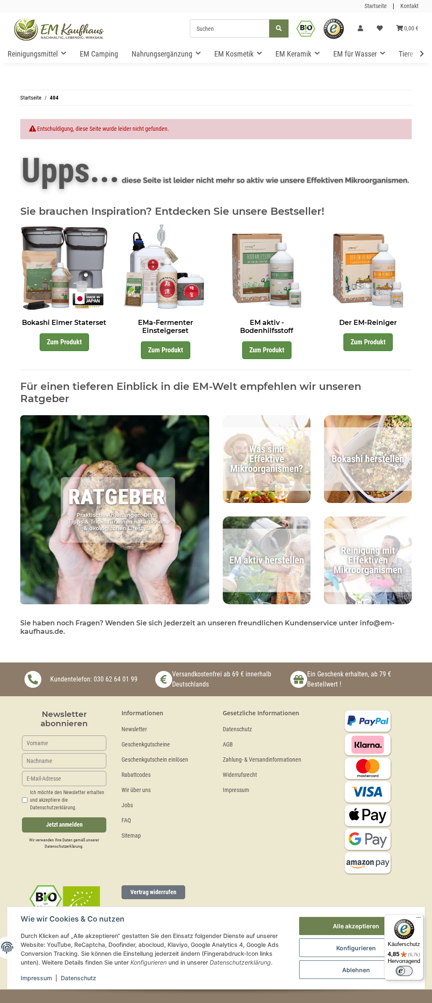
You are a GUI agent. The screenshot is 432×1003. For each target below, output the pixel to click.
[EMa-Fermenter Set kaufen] (165, 267)
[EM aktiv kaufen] (266, 267)
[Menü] (418, 919)
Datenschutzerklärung (63, 846)
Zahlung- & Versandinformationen (262, 759)
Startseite (375, 6)
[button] (360, 28)
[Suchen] (279, 28)
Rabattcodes (136, 775)
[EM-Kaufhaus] (59, 28)
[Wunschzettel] (379, 28)
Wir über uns (136, 790)
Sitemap (131, 835)
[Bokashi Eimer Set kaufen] (64, 267)
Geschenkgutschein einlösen (155, 759)
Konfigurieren (356, 948)
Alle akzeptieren (356, 926)
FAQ (126, 820)
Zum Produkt (64, 342)
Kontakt (409, 6)
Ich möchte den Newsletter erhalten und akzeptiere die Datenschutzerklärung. (67, 800)
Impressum (236, 790)
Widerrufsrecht (240, 775)
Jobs (127, 805)
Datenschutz (237, 729)
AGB (228, 744)
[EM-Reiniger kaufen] (368, 267)
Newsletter (134, 729)
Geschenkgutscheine (146, 744)
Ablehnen (356, 969)
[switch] (404, 971)
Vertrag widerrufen (153, 892)
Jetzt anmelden (64, 824)
